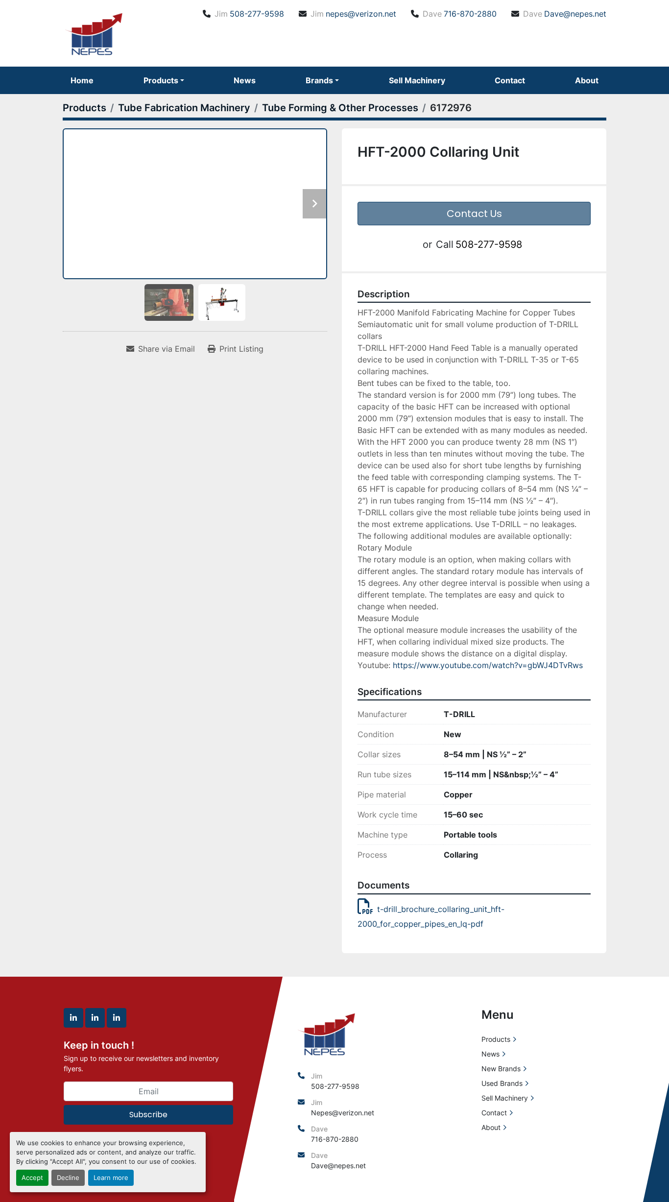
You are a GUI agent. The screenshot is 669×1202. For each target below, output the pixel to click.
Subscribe (148, 1114)
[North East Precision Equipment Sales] (326, 1033)
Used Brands (502, 1083)
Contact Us (474, 213)
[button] (164, 80)
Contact (510, 80)
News (245, 80)
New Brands (501, 1068)
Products (160, 80)
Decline (68, 1177)
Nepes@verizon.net (342, 1112)
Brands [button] (319, 80)
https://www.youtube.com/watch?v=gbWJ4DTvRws (488, 665)
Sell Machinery (417, 80)
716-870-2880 (470, 14)
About (586, 80)
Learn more (111, 1177)
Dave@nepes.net (575, 14)
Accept (32, 1177)
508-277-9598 (257, 14)
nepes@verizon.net (361, 14)
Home (82, 80)
